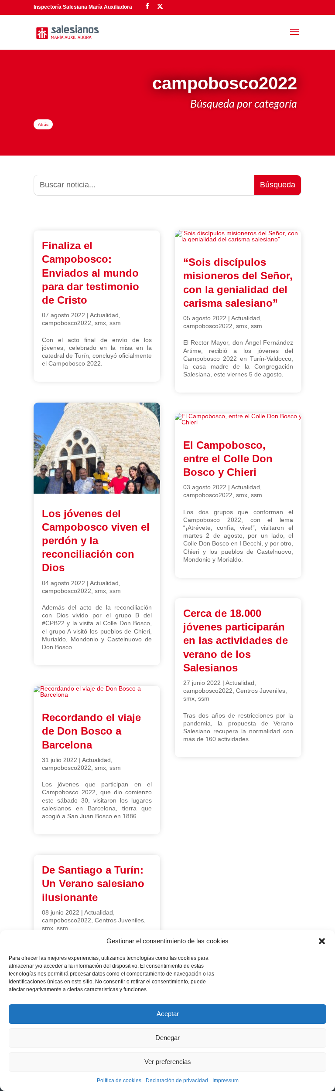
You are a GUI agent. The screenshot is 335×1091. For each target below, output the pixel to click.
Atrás (43, 124)
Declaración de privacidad (177, 1080)
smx (100, 322)
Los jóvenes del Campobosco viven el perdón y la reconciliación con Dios (96, 541)
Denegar (167, 1037)
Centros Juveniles (119, 920)
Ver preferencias (167, 1061)
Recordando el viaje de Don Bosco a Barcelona (91, 731)
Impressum (225, 1080)
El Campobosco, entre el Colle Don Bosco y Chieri (228, 458)
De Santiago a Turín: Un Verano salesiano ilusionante (93, 883)
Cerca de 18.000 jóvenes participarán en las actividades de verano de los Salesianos (235, 640)
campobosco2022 (66, 322)
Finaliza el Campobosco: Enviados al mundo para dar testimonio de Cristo (90, 273)
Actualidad (104, 315)
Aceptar (168, 1013)
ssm (115, 322)
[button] (322, 941)
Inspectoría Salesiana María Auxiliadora (83, 7)
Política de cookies (119, 1080)
